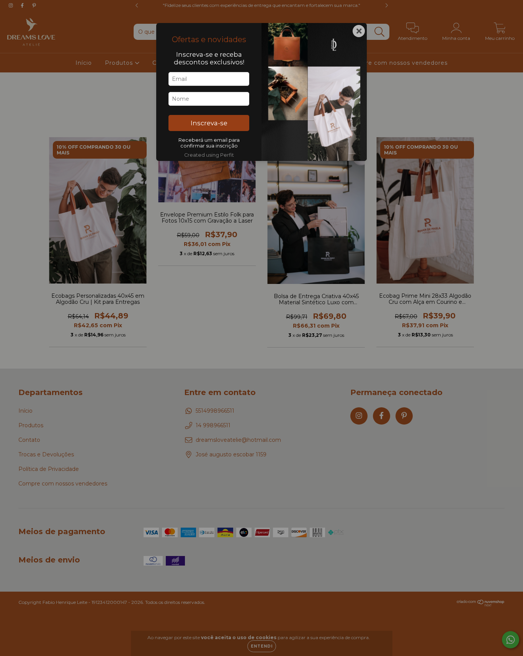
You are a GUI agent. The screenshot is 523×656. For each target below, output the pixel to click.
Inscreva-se (209, 123)
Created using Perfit (209, 155)
